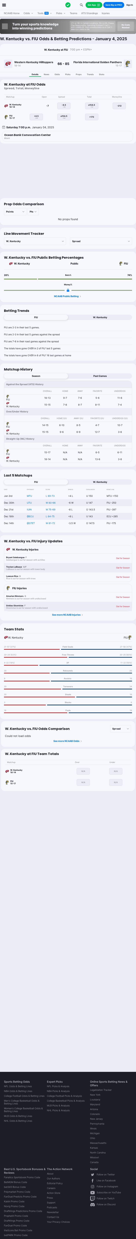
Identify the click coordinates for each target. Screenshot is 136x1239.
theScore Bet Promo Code (18, 1230)
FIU (126, 263)
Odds (57, 74)
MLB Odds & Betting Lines (18, 1116)
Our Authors (53, 1178)
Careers (51, 1188)
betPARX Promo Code (16, 1235)
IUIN (29, 509)
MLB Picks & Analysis (58, 1105)
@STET (31, 523)
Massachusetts (98, 1142)
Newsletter (53, 1212)
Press (50, 1197)
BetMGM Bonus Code (15, 1182)
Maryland (95, 1104)
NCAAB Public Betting (66, 296)
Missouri (94, 1157)
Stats (101, 74)
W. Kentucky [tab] (100, 317)
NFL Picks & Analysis (58, 1086)
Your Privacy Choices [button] (58, 1221)
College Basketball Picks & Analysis (66, 1100)
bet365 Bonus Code (15, 1186)
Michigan (95, 1133)
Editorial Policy (55, 1183)
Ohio (92, 1138)
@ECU (30, 516)
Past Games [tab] (100, 376)
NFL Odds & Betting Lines (18, 1086)
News (46, 74)
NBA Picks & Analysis (58, 1091)
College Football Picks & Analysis (64, 1095)
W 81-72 (50, 523)
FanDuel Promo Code (15, 1225)
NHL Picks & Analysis (58, 1110)
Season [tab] (36, 376)
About (50, 1173)
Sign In (129, 5)
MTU (29, 495)
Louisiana (95, 1099)
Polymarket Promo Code (17, 1191)
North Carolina (98, 1152)
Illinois (93, 1128)
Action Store (53, 1192)
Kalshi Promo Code (14, 1201)
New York (95, 1094)
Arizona (94, 1109)
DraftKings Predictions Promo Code (23, 1211)
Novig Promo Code (14, 1206)
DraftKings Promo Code (16, 1220)
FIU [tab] (36, 317)
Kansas (94, 1147)
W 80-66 (51, 502)
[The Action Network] (68, 5)
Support (51, 1202)
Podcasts (52, 1207)
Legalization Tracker (101, 1089)
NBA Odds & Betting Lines (18, 1091)
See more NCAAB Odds (66, 741)
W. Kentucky (22, 263)
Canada (94, 1162)
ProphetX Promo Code (16, 1215)
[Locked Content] (68, 290)
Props (79, 74)
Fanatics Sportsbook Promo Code (22, 1177)
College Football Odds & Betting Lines (24, 1095)
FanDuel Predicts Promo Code (20, 1196)
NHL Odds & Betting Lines (18, 1120)
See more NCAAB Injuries (66, 614)
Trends (90, 74)
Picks (67, 74)
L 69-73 (50, 495)
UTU (29, 502)
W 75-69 (50, 509)
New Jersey (96, 1118)
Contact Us (53, 1217)
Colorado (95, 1114)
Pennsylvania (97, 1123)
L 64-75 (50, 516)
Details (35, 74)
